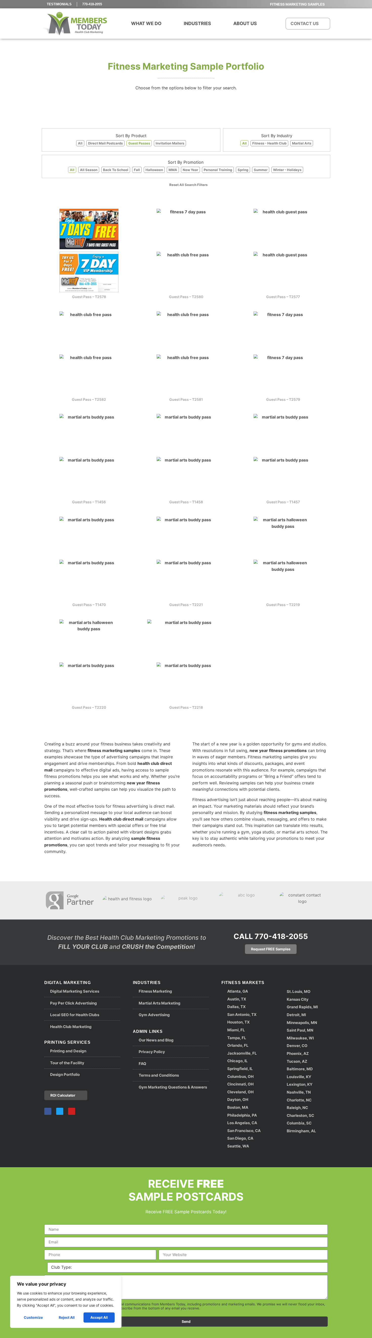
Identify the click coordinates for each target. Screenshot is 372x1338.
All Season (88, 170)
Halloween (154, 170)
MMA (173, 170)
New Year (190, 170)
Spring (243, 170)
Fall (137, 170)
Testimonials (59, 4)
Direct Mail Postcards (105, 143)
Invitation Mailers (170, 143)
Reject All (67, 1317)
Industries (197, 23)
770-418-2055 (92, 4)
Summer (260, 170)
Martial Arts (301, 143)
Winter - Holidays (287, 170)
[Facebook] (47, 1111)
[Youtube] (71, 1111)
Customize (33, 1317)
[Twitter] (59, 1111)
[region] (65, 1302)
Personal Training (218, 170)
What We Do (146, 23)
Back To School (115, 170)
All (80, 143)
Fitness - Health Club (269, 143)
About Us (245, 23)
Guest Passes (139, 143)
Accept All (99, 1317)
